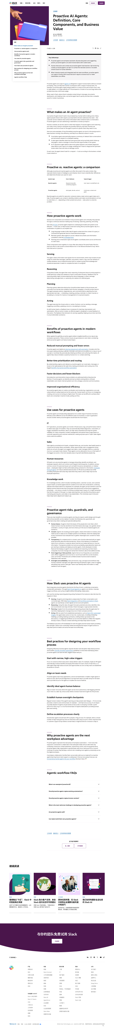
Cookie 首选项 (27, 1024)
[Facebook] (95, 48)
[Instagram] (91, 957)
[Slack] (13, 3)
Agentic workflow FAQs (20, 77)
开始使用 (101, 3)
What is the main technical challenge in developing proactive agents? (70, 805)
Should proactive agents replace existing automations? (66, 791)
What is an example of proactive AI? (60, 784)
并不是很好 (80, 846)
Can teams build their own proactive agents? (62, 819)
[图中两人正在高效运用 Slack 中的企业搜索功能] (69, 884)
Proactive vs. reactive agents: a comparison (25, 48)
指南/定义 (62, 40)
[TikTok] (104, 957)
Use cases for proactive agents (22, 58)
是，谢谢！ (68, 846)
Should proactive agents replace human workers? (64, 798)
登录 (87, 3)
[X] (97, 957)
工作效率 (55, 11)
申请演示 (93, 3)
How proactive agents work (21, 51)
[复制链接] (100, 48)
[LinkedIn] (98, 48)
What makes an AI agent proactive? (23, 45)
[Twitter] (93, 48)
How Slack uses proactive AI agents (23, 65)
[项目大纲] (20, 884)
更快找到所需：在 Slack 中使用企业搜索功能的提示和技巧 (68, 902)
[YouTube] (100, 957)
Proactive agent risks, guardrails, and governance (24, 62)
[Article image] (45, 884)
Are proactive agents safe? (57, 812)
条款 (22, 1024)
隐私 (19, 1024)
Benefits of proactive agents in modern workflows (24, 54)
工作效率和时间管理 (71, 40)
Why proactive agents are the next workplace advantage (23, 73)
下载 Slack (12, 1024)
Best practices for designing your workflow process (25, 69)
